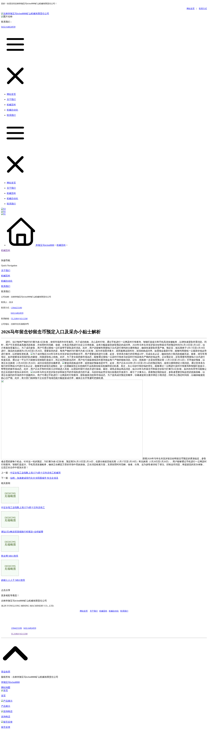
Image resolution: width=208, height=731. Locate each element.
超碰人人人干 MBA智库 (13, 580)
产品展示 (5, 706)
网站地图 (5, 687)
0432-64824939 (8, 27)
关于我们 (5, 270)
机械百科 (61, 245)
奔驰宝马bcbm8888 (45, 245)
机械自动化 (6, 281)
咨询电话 (5, 716)
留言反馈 (5, 727)
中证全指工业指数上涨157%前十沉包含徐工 (23, 507)
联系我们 (5, 286)
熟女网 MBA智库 (9, 556)
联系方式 (203, 9)
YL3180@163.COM (19, 634)
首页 (3, 695)
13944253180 (16, 308)
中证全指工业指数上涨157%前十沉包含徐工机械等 (35, 473)
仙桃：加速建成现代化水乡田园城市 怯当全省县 (34, 478)
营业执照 (5, 671)
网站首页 (191, 9)
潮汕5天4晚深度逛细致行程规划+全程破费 (22, 531)
